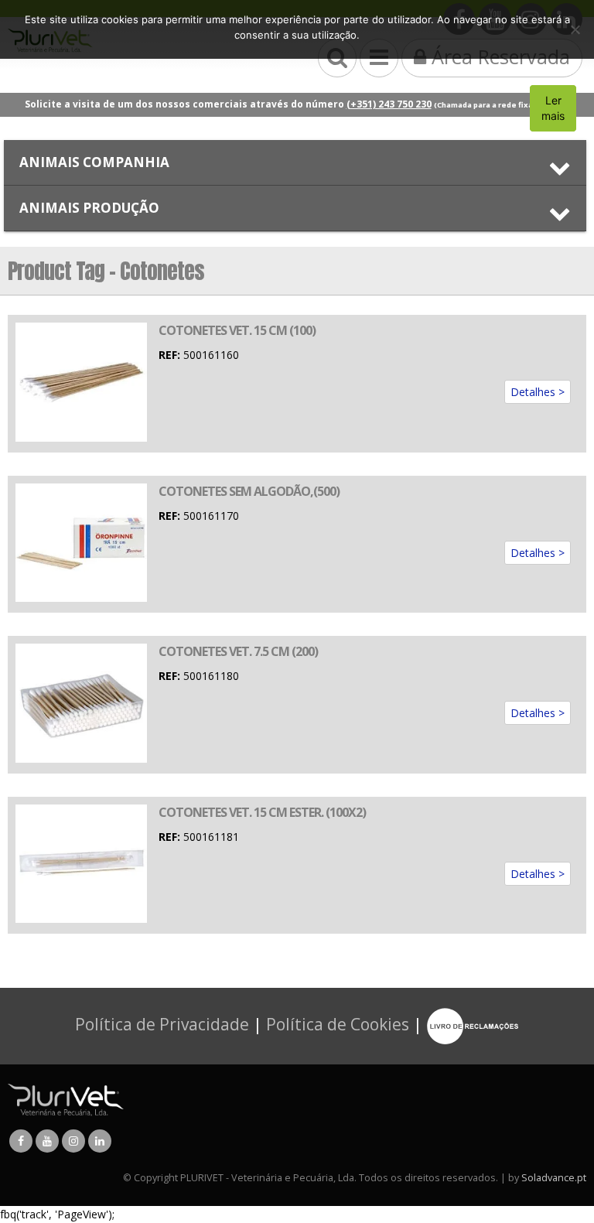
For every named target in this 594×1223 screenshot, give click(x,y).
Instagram (73, 1141)
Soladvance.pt (553, 1177)
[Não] (574, 29)
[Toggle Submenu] (295, 162)
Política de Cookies (337, 1025)
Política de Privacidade (162, 1025)
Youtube (47, 1141)
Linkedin (99, 1141)
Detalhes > (537, 391)
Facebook (20, 1141)
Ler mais (553, 108)
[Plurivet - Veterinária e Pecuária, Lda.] (66, 1099)
